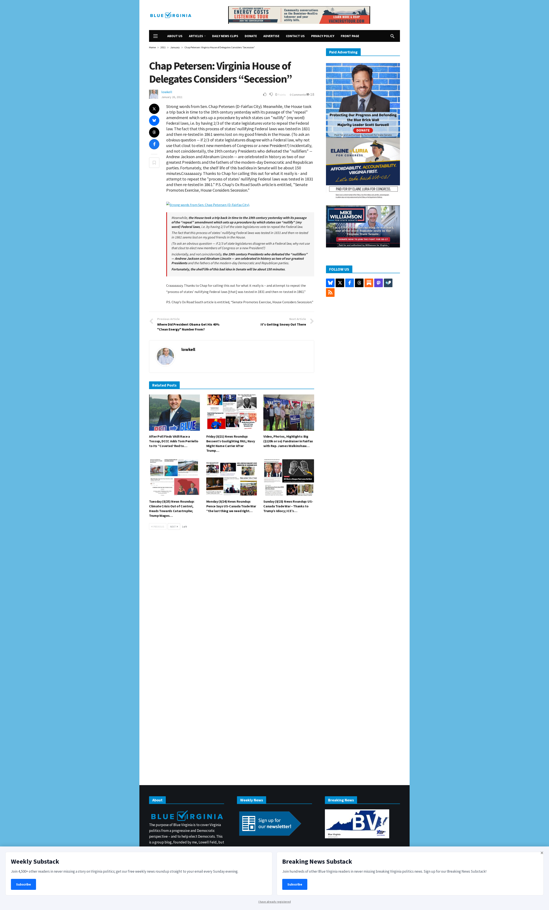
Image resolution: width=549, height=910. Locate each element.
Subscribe (23, 884)
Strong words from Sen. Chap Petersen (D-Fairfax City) (209, 205)
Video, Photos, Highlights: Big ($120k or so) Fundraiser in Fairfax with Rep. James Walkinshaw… (288, 441)
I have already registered (274, 902)
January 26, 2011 (171, 97)
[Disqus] (231, 597)
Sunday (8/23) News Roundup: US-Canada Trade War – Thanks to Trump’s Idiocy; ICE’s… (288, 506)
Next (173, 526)
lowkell (166, 92)
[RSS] (330, 292)
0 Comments (298, 95)
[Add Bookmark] (154, 163)
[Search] (392, 36)
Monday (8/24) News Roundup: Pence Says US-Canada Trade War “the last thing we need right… (231, 506)
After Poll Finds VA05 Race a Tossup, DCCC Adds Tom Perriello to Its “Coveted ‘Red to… (173, 441)
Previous (158, 526)
